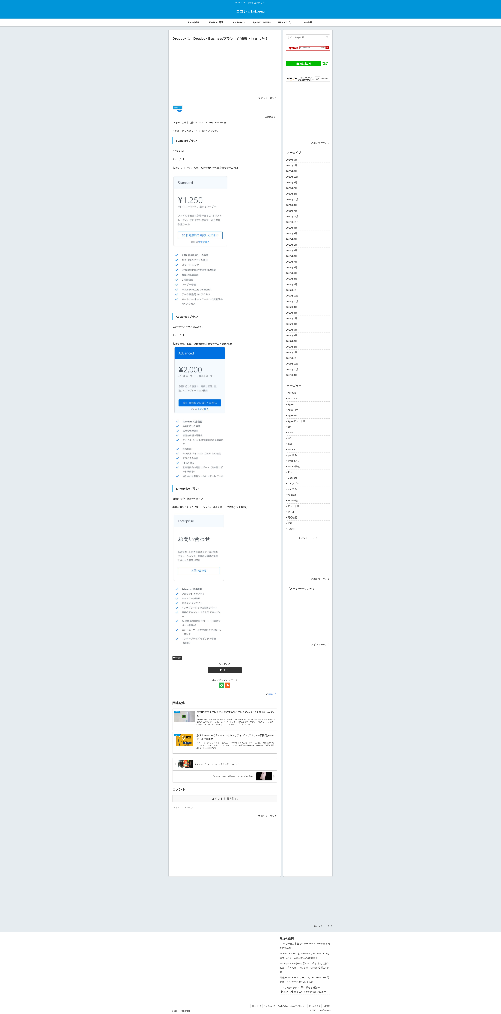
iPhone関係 (256, 1006)
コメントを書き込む (224, 798)
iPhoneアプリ (314, 1006)
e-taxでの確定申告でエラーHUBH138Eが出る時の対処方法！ (305, 945)
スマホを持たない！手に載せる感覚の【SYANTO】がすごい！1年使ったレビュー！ (304, 989)
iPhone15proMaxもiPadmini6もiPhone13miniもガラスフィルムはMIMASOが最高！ (304, 955)
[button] (225, 670)
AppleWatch (283, 1006)
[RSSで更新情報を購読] (227, 685)
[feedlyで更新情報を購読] (221, 685)
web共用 (178, 658)
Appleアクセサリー (298, 1006)
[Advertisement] (224, 69)
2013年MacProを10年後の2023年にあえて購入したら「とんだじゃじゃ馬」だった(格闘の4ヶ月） (304, 967)
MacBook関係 (269, 1006)
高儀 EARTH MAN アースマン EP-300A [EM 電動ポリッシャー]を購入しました (304, 979)
